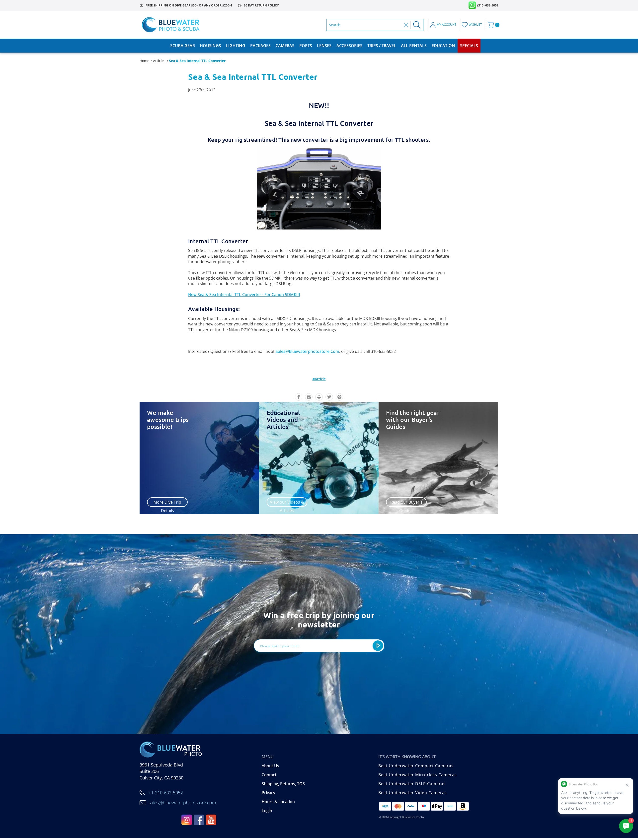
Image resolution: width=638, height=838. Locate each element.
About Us (270, 765)
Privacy (268, 792)
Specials (469, 45)
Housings (210, 45)
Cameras (285, 45)
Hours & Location (278, 801)
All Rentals (414, 45)
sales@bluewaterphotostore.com (307, 351)
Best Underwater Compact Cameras (416, 765)
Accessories (349, 45)
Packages (260, 45)
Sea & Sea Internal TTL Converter (253, 77)
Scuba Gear (182, 45)
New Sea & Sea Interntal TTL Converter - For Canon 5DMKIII (244, 294)
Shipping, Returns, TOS (283, 783)
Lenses (324, 45)
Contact (269, 774)
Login (267, 810)
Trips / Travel (381, 45)
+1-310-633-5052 (166, 793)
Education (443, 45)
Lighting (235, 45)
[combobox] (365, 25)
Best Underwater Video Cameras (412, 792)
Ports (305, 45)
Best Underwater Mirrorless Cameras (417, 774)
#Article (319, 379)
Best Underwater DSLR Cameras (412, 783)
